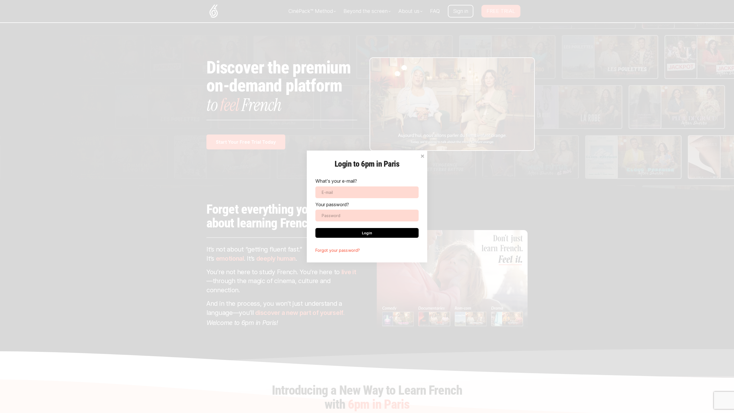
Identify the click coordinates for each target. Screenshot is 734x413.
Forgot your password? (337, 250)
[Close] (422, 156)
